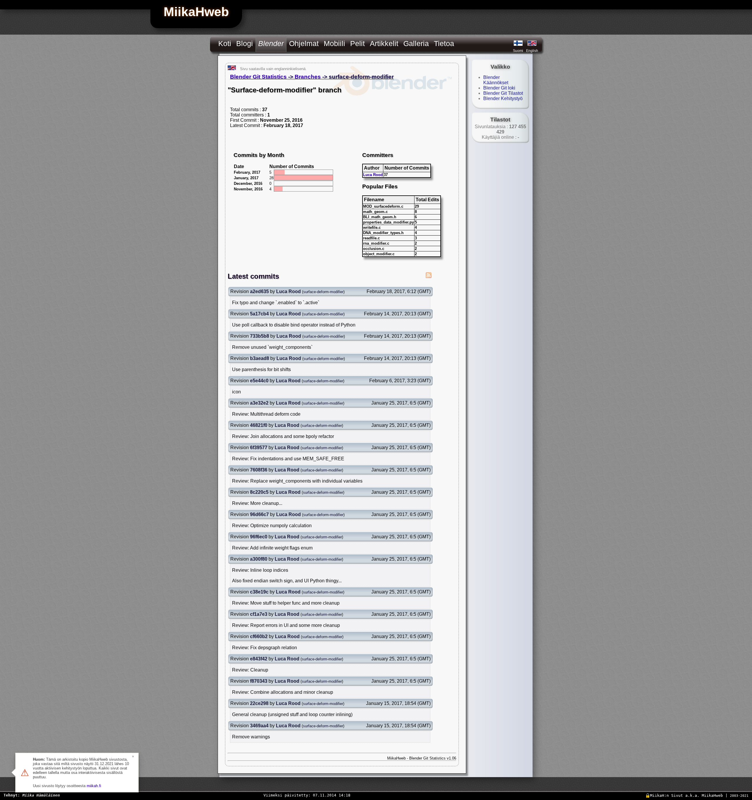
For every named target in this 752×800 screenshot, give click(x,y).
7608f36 (258, 469)
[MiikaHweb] (532, 43)
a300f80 (258, 559)
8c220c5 (259, 492)
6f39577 (258, 447)
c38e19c (259, 591)
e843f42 (258, 658)
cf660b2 (259, 636)
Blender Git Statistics (258, 77)
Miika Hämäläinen (41, 795)
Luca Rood (373, 174)
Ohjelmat (304, 43)
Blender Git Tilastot (503, 93)
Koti (224, 43)
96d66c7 (259, 514)
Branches (308, 77)
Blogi (244, 43)
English (532, 51)
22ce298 (259, 703)
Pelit (357, 43)
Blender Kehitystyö (503, 98)
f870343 (258, 681)
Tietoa (444, 43)
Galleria (416, 43)
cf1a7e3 (258, 614)
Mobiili (334, 43)
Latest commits (253, 276)
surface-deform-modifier (323, 292)
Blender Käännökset (495, 80)
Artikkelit (384, 43)
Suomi (518, 51)
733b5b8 (259, 336)
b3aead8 (259, 358)
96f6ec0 (258, 536)
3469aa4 (259, 725)
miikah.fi (94, 786)
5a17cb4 (259, 313)
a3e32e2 (259, 402)
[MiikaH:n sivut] (518, 43)
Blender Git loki (499, 87)
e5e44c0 (259, 380)
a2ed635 (259, 291)
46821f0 (258, 425)
